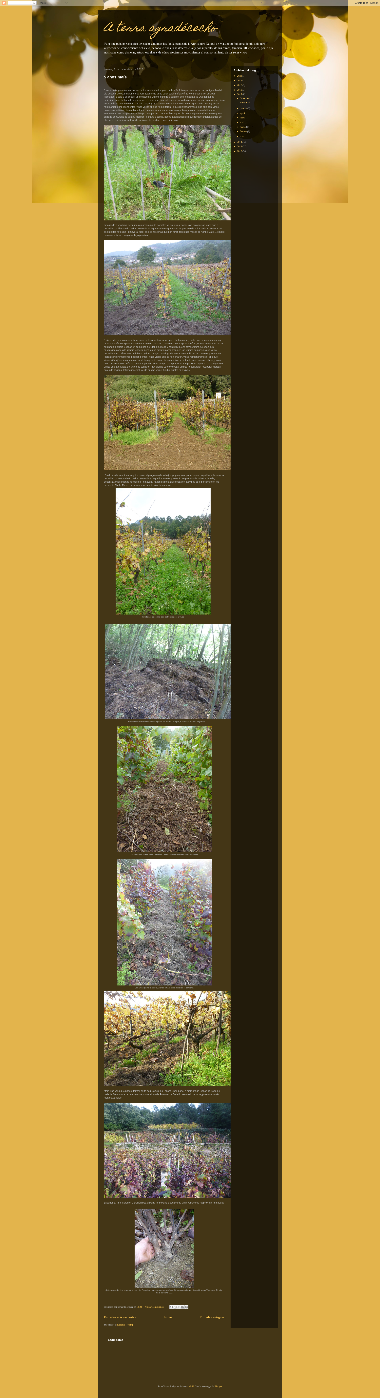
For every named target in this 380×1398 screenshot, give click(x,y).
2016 (239, 90)
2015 (239, 94)
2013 (239, 146)
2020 (239, 75)
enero (243, 136)
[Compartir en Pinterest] (186, 1307)
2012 (239, 151)
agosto (243, 113)
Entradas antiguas (212, 1317)
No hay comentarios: (155, 1307)
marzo (243, 127)
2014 (239, 142)
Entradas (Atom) (125, 1324)
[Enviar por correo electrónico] (171, 1307)
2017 (239, 85)
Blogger (218, 1386)
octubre (243, 108)
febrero (243, 131)
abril (242, 122)
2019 (239, 80)
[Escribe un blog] (175, 1307)
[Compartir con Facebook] (183, 1307)
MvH (191, 1386)
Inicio (168, 1317)
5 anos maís (115, 77)
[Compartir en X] (179, 1307)
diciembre (245, 98)
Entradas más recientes (120, 1317)
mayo (243, 117)
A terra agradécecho (160, 28)
